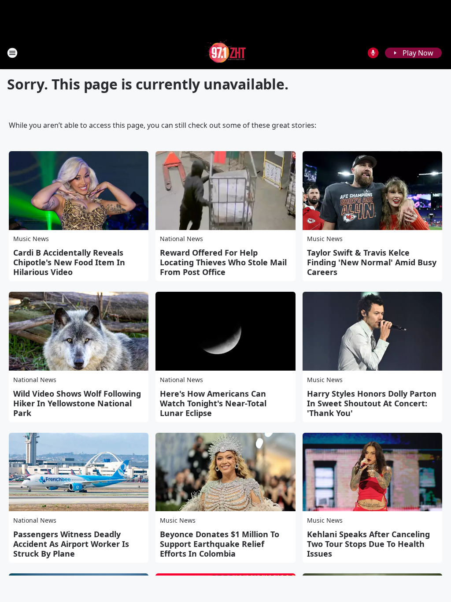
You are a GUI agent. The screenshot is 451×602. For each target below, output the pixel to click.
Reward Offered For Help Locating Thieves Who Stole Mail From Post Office (223, 262)
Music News (31, 238)
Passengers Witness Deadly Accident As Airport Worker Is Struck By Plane (71, 543)
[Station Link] (225, 52)
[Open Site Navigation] (12, 53)
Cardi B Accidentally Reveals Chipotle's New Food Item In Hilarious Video (69, 262)
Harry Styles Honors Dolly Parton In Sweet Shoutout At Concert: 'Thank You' (371, 403)
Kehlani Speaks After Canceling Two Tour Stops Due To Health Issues (368, 543)
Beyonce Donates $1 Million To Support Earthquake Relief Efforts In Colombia (219, 543)
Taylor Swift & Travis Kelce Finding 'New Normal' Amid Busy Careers (371, 262)
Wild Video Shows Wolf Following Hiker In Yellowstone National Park (77, 403)
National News (181, 238)
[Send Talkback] (373, 53)
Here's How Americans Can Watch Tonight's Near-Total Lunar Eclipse (213, 403)
